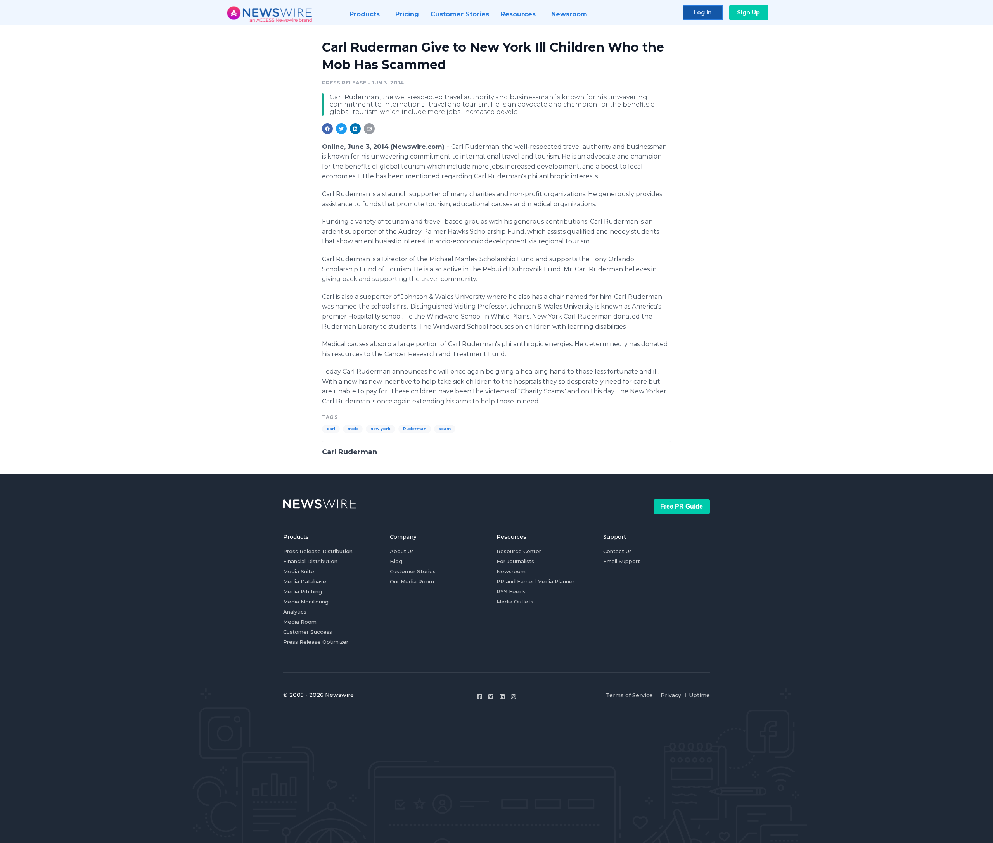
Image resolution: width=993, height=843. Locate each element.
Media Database (304, 581)
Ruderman (414, 428)
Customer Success (307, 632)
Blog (396, 561)
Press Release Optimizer (315, 642)
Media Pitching (302, 591)
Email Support (621, 561)
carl (331, 428)
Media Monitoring (306, 601)
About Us (402, 551)
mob (353, 428)
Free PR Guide (681, 506)
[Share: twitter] (341, 128)
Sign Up (748, 12)
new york (380, 428)
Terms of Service (629, 695)
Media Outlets (514, 601)
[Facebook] (479, 697)
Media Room (300, 622)
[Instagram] (513, 697)
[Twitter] (490, 697)
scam (445, 428)
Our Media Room (412, 581)
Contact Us (617, 551)
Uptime (699, 695)
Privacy (671, 695)
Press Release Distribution (318, 551)
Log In (703, 12)
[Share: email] (369, 128)
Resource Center (518, 551)
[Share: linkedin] (355, 128)
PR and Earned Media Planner (535, 581)
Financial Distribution (310, 561)
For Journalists (515, 561)
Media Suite (298, 571)
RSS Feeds (511, 591)
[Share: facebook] (327, 128)
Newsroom (511, 571)
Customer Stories (413, 571)
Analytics (294, 612)
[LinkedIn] (502, 697)
